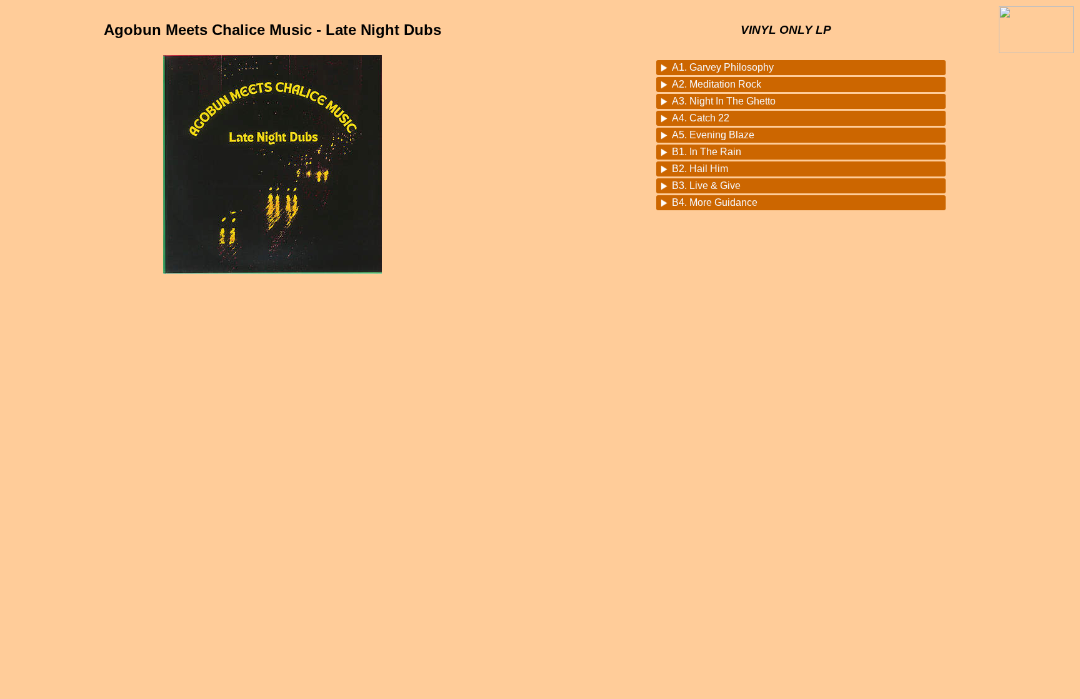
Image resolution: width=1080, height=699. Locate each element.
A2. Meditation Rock (716, 84)
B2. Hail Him (700, 168)
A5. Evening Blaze (713, 135)
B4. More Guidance (715, 202)
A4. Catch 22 (700, 118)
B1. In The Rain (706, 151)
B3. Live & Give (706, 185)
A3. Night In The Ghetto (724, 101)
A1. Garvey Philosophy (723, 67)
